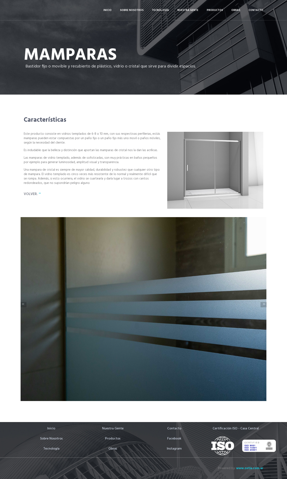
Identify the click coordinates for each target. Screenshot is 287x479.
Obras (235, 10)
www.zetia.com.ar (249, 468)
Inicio (107, 10)
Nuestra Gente (187, 10)
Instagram (174, 448)
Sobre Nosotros (132, 10)
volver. (31, 194)
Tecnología (160, 10)
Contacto (256, 10)
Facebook (174, 438)
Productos (215, 10)
